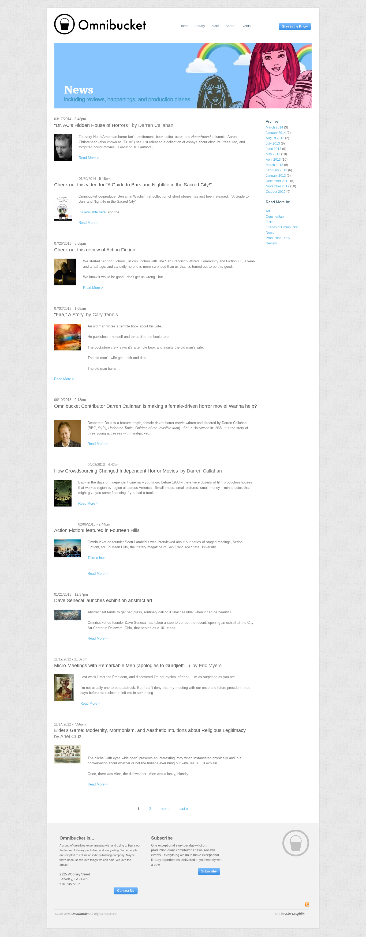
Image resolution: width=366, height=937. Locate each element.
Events (246, 26)
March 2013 (274, 165)
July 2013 (273, 143)
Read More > (89, 158)
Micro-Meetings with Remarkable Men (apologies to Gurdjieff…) (122, 665)
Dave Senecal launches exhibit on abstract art (103, 600)
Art (268, 211)
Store (215, 26)
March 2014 (274, 127)
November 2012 (277, 186)
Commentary (275, 216)
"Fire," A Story (69, 314)
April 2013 (273, 159)
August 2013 (275, 138)
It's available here (92, 212)
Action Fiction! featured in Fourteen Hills (97, 530)
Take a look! (97, 558)
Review (271, 243)
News (270, 233)
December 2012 (277, 181)
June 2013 (273, 149)
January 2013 (276, 175)
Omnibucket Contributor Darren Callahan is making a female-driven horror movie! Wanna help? (155, 406)
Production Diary (278, 238)
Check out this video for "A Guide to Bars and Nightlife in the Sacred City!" (133, 184)
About (230, 26)
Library (200, 26)
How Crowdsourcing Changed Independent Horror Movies (116, 471)
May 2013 (273, 154)
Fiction (270, 222)
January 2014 (276, 133)
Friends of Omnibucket (282, 227)
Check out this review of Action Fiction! (95, 249)
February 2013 (276, 170)
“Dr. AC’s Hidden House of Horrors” (91, 125)
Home (184, 26)
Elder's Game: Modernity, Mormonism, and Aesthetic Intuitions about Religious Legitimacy (150, 730)
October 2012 (276, 192)
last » (184, 809)
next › (165, 809)
